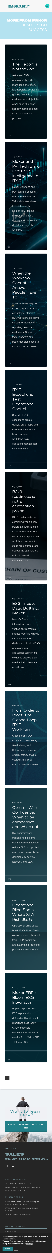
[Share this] (7, 1166)
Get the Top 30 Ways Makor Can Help (26, 1126)
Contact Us (10, 1231)
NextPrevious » (7, 1078)
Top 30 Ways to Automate (18, 1214)
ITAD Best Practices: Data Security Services (22, 1209)
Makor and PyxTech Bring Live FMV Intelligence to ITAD (22, 1188)
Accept (7, 1249)
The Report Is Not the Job (18, 1184)
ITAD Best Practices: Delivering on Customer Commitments (22, 1203)
